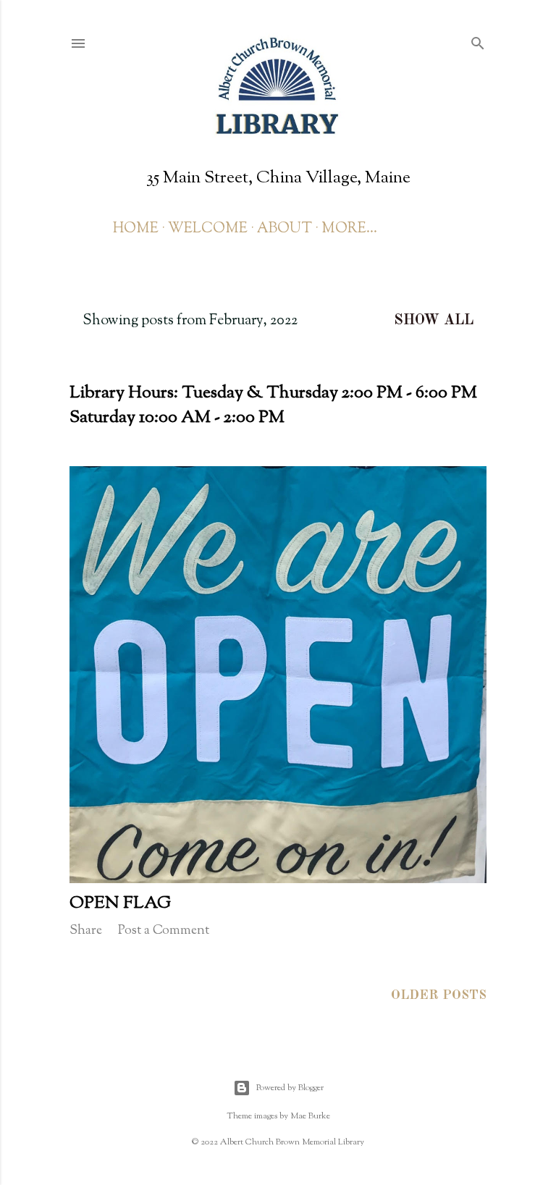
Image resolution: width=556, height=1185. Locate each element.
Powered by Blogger (290, 1088)
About (284, 229)
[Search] (477, 42)
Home (136, 229)
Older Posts (438, 995)
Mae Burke (310, 1116)
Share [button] (86, 931)
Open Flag (120, 903)
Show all (433, 320)
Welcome (208, 229)
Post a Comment (163, 931)
